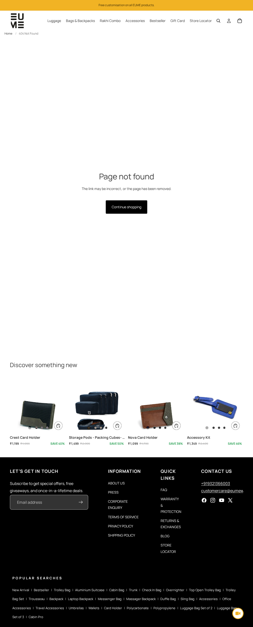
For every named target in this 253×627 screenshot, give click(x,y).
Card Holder (113, 608)
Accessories (208, 599)
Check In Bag (151, 590)
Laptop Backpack (80, 599)
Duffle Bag (168, 599)
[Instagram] (213, 500)
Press (113, 492)
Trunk (133, 590)
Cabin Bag (116, 590)
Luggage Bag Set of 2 (196, 608)
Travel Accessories (50, 608)
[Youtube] (222, 500)
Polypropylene (164, 608)
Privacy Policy (120, 526)
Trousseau (37, 599)
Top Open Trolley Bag (205, 590)
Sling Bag (187, 599)
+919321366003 (215, 483)
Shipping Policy (121, 535)
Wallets (93, 608)
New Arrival (20, 590)
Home (8, 33)
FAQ (164, 490)
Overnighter (175, 590)
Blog (165, 536)
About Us (116, 483)
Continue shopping (126, 207)
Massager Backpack (141, 599)
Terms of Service (123, 517)
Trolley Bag (62, 590)
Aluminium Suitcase (90, 590)
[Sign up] (81, 502)
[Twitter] (230, 500)
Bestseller (41, 590)
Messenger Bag (110, 599)
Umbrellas (76, 608)
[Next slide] (60, 405)
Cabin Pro (36, 617)
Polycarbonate (138, 608)
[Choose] (58, 425)
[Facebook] (204, 500)
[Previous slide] (15, 405)
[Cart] (239, 20)
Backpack (56, 599)
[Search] (218, 20)
